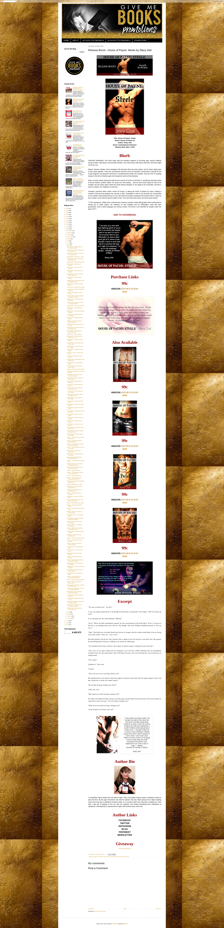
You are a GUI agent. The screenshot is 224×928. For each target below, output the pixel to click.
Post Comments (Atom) (100, 911)
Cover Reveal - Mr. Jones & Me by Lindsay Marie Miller (75, 303)
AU (136, 289)
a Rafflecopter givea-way (124, 848)
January (69, 618)
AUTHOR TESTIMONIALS (93, 40)
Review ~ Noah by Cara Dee (74, 470)
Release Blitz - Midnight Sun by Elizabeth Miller (74, 490)
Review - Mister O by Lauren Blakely (75, 579)
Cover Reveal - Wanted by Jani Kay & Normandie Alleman (75, 589)
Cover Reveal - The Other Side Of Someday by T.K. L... (75, 395)
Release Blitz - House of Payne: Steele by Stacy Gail (74, 592)
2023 (67, 214)
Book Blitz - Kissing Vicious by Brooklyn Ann (74, 535)
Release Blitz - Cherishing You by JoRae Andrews (75, 274)
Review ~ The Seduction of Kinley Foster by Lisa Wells (75, 473)
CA (132, 289)
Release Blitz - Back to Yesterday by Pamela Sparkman (75, 602)
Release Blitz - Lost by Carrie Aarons (75, 305)
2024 (67, 212)
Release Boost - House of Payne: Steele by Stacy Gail (78, 100)
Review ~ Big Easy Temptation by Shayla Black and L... (75, 529)
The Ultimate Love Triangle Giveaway (77, 145)
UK (127, 289)
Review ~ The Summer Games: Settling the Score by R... (74, 478)
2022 (67, 216)
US (122, 289)
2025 (67, 210)
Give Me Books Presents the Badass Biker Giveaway (78, 168)
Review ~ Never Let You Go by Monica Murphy (74, 544)
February (69, 616)
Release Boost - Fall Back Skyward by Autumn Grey (75, 431)
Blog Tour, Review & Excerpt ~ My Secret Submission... (75, 500)
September (70, 236)
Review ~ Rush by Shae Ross (74, 475)
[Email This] (108, 854)
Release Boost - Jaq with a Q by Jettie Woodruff (74, 487)
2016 (67, 229)
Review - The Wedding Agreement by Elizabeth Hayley (75, 560)
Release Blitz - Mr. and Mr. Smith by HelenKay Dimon (75, 328)
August (69, 238)
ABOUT (76, 40)
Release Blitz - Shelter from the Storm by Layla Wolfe (74, 605)
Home (125, 908)
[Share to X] (112, 854)
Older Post (158, 908)
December (69, 230)
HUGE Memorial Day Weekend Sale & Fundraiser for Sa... (75, 281)
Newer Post (91, 908)
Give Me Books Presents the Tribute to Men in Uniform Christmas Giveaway (78, 192)
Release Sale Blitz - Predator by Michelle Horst (74, 512)
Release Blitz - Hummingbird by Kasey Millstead (74, 609)
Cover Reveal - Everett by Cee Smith (75, 287)
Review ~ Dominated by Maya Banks (75, 538)
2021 (67, 218)
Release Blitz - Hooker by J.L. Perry (75, 256)
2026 (67, 208)
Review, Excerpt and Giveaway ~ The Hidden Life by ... (75, 458)
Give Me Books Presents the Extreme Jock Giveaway (78, 122)
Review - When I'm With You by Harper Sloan (74, 582)
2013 (67, 624)
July (68, 241)
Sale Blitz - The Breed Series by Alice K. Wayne (74, 321)
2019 (67, 222)
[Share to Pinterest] (115, 854)
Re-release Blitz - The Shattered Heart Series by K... (74, 388)
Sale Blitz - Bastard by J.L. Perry (74, 484)
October (69, 234)
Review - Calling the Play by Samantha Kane (78, 179)
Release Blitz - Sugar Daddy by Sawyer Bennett (74, 331)
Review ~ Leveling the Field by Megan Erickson (74, 441)
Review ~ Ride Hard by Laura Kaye (75, 503)
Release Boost (121, 856)
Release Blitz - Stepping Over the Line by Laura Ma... (75, 247)
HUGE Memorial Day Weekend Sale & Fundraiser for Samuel (78, 89)
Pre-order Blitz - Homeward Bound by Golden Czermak (75, 296)
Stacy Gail (126, 856)
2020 (67, 220)
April (68, 612)
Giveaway (94, 856)
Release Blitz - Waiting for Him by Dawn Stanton (75, 570)
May (68, 245)
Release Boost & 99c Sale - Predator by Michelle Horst (75, 585)
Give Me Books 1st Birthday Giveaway (77, 111)
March (68, 614)
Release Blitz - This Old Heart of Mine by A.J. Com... (74, 337)
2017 (67, 227)
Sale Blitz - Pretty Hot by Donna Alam (75, 369)
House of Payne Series (102, 856)
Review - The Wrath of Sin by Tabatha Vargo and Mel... (74, 577)
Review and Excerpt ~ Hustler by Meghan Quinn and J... (74, 464)
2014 (67, 622)
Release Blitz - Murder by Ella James (75, 262)
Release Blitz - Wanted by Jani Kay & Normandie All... (75, 254)
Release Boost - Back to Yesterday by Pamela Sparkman (75, 519)
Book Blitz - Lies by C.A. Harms (74, 334)
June (68, 243)
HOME (66, 40)
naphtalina (114, 923)
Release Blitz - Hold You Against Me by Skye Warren (75, 250)
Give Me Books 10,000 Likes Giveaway (78, 134)
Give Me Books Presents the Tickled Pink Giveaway (78, 156)
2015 (67, 620)
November (69, 232)
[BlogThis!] (110, 854)
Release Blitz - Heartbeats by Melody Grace (74, 451)
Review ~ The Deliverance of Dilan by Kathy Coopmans (75, 444)
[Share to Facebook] (113, 854)
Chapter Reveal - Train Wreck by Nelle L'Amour (74, 366)
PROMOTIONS (140, 40)
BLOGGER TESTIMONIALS (119, 40)
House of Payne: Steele (112, 856)
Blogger (125, 923)
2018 (67, 224)
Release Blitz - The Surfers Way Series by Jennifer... (74, 375)
